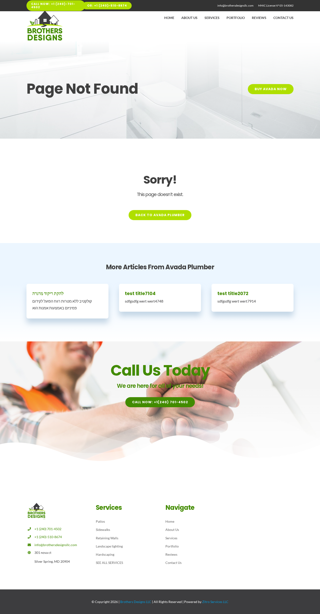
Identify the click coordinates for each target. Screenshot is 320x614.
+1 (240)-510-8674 (48, 537)
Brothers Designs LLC (135, 602)
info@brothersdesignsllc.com (55, 545)
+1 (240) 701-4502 (47, 529)
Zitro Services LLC (215, 602)
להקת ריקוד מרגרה (48, 293)
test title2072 (232, 293)
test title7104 (140, 293)
